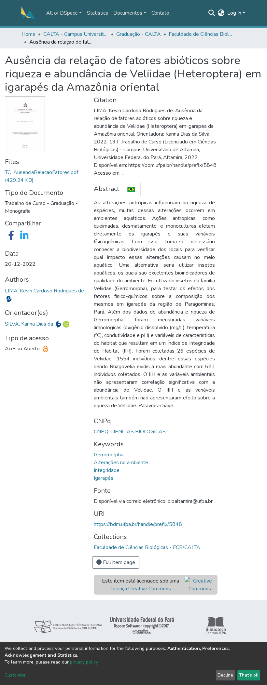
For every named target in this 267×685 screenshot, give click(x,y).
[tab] (131, 189)
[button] (221, 13)
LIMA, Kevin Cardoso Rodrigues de (44, 290)
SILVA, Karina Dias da (29, 324)
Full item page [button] (118, 562)
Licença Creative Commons (140, 588)
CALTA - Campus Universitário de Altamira (75, 34)
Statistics (97, 13)
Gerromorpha (108, 454)
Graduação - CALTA (138, 34)
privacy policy (84, 662)
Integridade (106, 470)
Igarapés (103, 478)
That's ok (248, 675)
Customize (15, 675)
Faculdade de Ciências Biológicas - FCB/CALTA (201, 34)
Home (28, 34)
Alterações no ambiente (121, 462)
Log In (234, 13)
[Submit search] (212, 13)
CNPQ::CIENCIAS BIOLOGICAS (130, 431)
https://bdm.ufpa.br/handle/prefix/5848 (138, 524)
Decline (225, 675)
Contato (160, 13)
